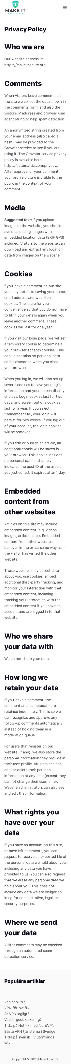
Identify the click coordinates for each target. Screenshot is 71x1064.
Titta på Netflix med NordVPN (29, 1025)
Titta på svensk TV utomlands (29, 1037)
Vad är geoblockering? (23, 1019)
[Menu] (65, 7)
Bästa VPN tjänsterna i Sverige (29, 1031)
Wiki (7, 1043)
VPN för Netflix (17, 1008)
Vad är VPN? (14, 1002)
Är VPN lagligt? (16, 1014)
